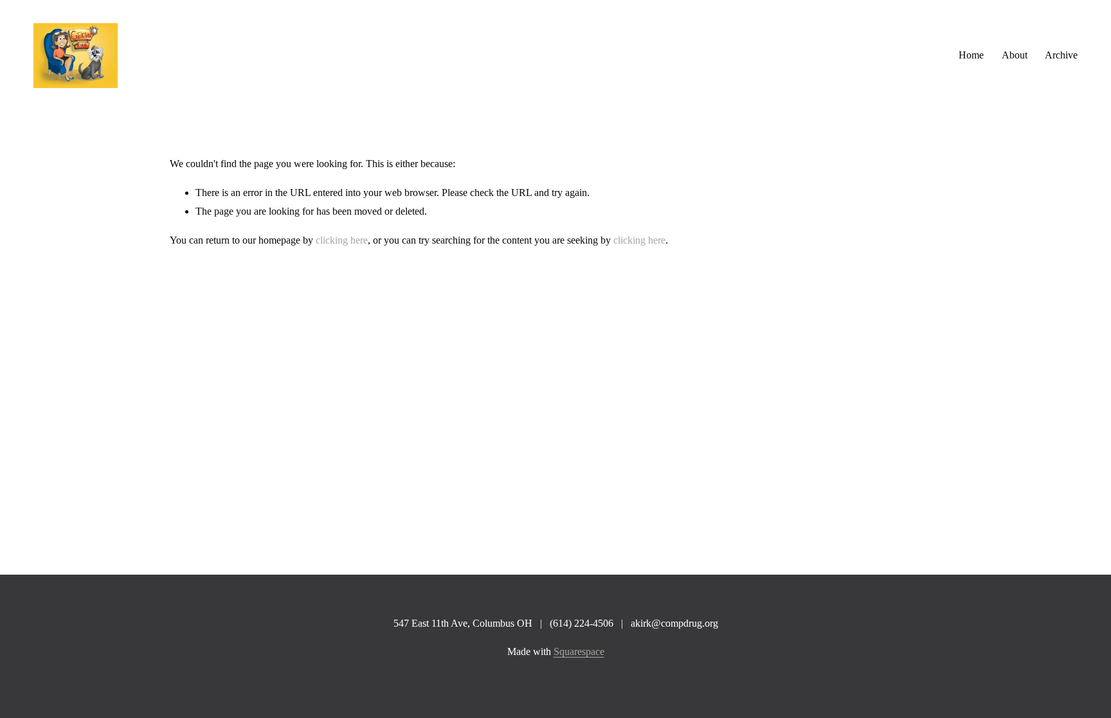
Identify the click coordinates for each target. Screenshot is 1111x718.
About (1014, 54)
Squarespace (579, 651)
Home (971, 54)
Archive (1061, 54)
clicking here (342, 240)
